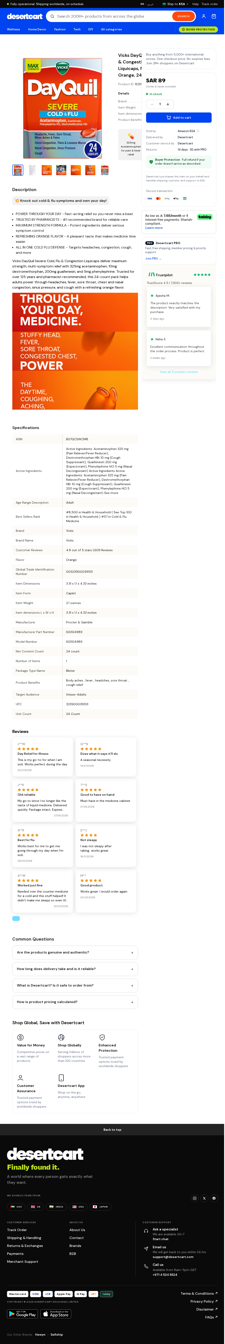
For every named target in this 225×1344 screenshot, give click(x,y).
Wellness (13, 29)
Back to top (112, 1130)
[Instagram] (195, 1198)
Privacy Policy (204, 1301)
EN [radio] (142, 4)
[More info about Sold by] (198, 131)
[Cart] (214, 16)
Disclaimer (207, 1309)
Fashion (59, 29)
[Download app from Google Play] (22, 1313)
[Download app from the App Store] (55, 1313)
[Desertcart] (24, 16)
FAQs (211, 1317)
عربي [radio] (150, 4)
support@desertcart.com (173, 1257)
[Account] (204, 16)
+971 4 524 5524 (165, 1275)
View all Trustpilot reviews (179, 372)
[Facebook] (214, 1198)
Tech (76, 29)
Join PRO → (153, 258)
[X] (204, 1198)
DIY (90, 29)
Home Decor (37, 29)
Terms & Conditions (199, 1293)
